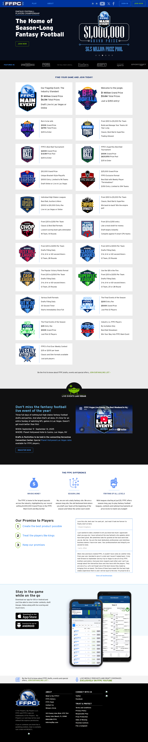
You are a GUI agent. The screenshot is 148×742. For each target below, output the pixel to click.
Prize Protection (82, 717)
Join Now (138, 3)
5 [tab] (109, 55)
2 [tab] (99, 55)
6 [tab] (112, 55)
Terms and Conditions (83, 708)
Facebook (79, 699)
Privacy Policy (81, 711)
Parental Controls (82, 723)
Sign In (124, 3)
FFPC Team (50, 702)
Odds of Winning (81, 720)
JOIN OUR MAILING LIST (100, 372)
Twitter (78, 696)
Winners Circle (51, 708)
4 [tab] (106, 55)
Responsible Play (82, 714)
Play (34, 3)
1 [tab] (96, 55)
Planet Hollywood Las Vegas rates (56, 440)
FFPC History (50, 699)
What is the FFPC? (52, 696)
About (50, 3)
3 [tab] (102, 55)
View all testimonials (104, 576)
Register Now (24, 450)
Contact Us (50, 705)
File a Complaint (81, 726)
